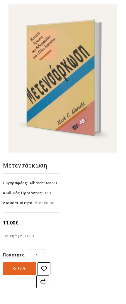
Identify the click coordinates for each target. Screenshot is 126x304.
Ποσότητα (14, 255)
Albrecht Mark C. (44, 183)
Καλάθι (20, 268)
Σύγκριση (42, 281)
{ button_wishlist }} (44, 268)
